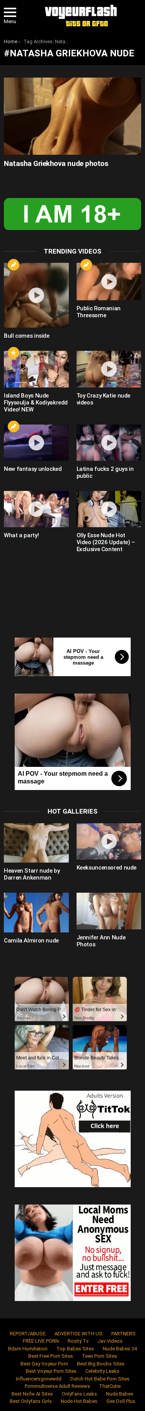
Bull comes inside (26, 335)
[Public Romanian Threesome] (109, 282)
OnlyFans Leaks (79, 1394)
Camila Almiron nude (31, 940)
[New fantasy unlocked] (36, 443)
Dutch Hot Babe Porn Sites (100, 1379)
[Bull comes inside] (36, 295)
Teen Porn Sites (99, 1356)
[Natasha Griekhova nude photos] (72, 116)
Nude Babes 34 (120, 1349)
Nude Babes (119, 1394)
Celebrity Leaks (102, 1371)
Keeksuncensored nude (107, 867)
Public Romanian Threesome (99, 312)
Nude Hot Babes (79, 1401)
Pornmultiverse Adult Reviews (57, 1386)
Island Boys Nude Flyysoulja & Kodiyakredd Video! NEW (36, 402)
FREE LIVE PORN (41, 1341)
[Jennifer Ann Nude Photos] (109, 911)
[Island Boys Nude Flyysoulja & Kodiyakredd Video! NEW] (36, 369)
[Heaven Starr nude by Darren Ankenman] (36, 843)
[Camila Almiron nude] (36, 912)
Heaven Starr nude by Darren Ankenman (32, 874)
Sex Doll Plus (120, 1401)
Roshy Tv (78, 1341)
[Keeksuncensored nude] (109, 841)
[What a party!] (36, 509)
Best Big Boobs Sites (101, 1364)
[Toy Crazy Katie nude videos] (109, 369)
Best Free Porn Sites (50, 1356)
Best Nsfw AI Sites (32, 1394)
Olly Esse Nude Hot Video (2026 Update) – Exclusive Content (106, 542)
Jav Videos (110, 1341)
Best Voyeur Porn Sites (51, 1371)
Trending (13, 265)
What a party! (21, 535)
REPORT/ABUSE (28, 1334)
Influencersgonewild (38, 1379)
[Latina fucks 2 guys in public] (109, 443)
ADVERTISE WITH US (78, 1334)
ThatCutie (110, 1386)
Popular (13, 353)
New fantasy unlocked (33, 468)
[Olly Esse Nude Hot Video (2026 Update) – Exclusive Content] (109, 509)
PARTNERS (123, 1334)
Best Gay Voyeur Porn (44, 1364)
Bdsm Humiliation (28, 1349)
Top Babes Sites (75, 1349)
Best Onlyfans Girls (31, 1401)
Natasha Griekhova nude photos (56, 163)
